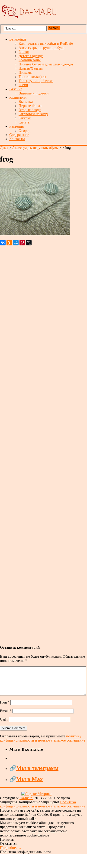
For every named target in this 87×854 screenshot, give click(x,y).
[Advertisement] (43, 442)
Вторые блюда (30, 110)
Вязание (15, 89)
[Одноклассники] (9, 242)
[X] (29, 242)
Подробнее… (10, 848)
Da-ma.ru (26, 798)
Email (5, 711)
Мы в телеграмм (37, 768)
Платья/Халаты (31, 68)
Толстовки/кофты (32, 77)
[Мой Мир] (16, 242)
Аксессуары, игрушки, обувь (41, 48)
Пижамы (25, 72)
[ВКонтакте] (3, 242)
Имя (5, 702)
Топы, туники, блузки (36, 81)
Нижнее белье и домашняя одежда (46, 64)
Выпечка (26, 101)
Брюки (24, 52)
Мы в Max (29, 779)
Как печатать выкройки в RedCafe (46, 43)
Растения (16, 126)
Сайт (4, 719)
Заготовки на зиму (33, 114)
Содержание (19, 135)
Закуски (25, 118)
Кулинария (17, 97)
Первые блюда (30, 106)
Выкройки (17, 39)
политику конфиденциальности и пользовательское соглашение (42, 738)
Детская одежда (31, 56)
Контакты (17, 139)
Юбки (23, 85)
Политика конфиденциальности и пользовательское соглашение (42, 804)
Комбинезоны (30, 60)
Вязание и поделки (34, 93)
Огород (24, 131)
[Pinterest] (22, 242)
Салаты (24, 122)
